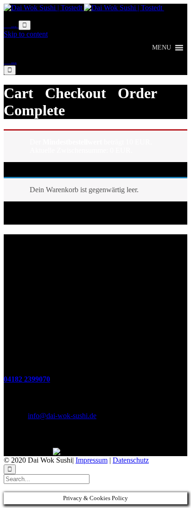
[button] (161, 47)
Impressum (92, 460)
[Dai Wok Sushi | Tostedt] (84, 8)
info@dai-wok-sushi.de (62, 416)
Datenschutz (131, 460)
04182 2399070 (27, 379)
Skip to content (26, 34)
